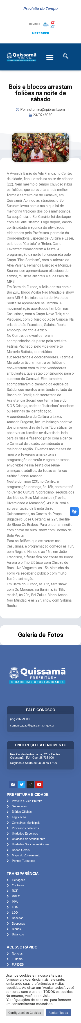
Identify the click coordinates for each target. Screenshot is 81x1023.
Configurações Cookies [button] (24, 1012)
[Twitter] (21, 784)
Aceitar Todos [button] (58, 1012)
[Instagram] (30, 784)
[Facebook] (13, 784)
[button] (50, 57)
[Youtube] (39, 784)
